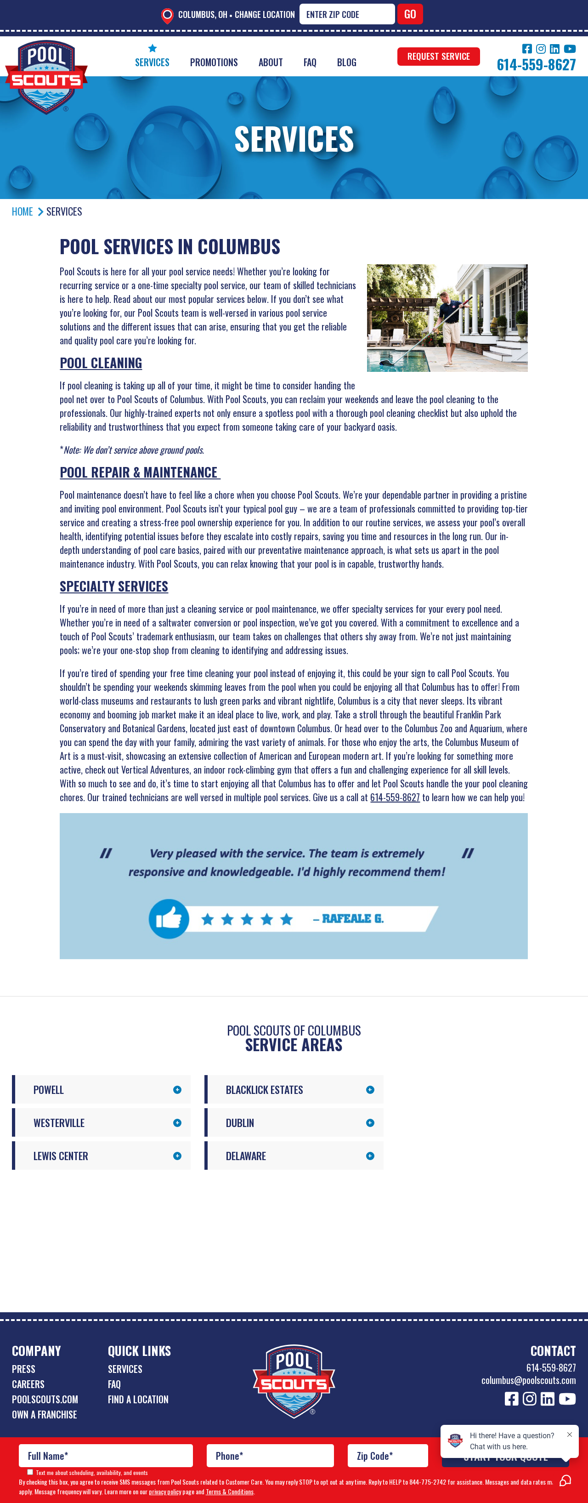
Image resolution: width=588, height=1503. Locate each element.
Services (152, 62)
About (271, 62)
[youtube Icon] (570, 48)
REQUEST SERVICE (438, 55)
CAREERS (28, 1384)
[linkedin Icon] (555, 48)
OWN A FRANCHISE (44, 1414)
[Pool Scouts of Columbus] (46, 46)
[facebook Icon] (527, 48)
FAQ (310, 62)
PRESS (23, 1369)
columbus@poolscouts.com (528, 1380)
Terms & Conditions (230, 1491)
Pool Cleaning (101, 362)
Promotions (214, 62)
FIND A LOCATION (138, 1399)
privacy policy (165, 1491)
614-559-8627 (395, 797)
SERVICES (125, 1369)
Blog (346, 62)
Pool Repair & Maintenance (140, 471)
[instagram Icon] (541, 48)
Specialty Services (114, 585)
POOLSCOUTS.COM (45, 1399)
